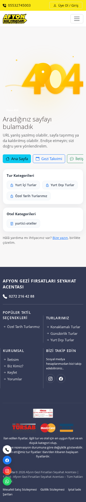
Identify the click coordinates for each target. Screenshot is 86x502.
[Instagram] (7, 470)
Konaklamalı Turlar (65, 327)
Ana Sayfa (19, 158)
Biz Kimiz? (14, 366)
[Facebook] (7, 460)
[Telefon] (7, 449)
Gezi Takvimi (51, 158)
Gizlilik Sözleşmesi (52, 489)
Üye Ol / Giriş (67, 5)
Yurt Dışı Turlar (62, 340)
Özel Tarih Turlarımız (23, 326)
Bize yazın (60, 238)
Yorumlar (14, 379)
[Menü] (76, 18)
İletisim (12, 359)
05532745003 (19, 5)
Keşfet (11, 372)
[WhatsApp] (7, 481)
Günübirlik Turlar (64, 333)
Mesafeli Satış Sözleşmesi (20, 489)
